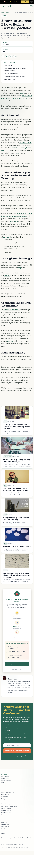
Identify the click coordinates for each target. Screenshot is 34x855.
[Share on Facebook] (3, 56)
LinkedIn (29, 837)
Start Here (4, 774)
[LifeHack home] (6, 6)
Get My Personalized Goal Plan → (17, 664)
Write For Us (4, 828)
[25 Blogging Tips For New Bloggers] (17, 534)
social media (13, 221)
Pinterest (16, 837)
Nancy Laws (6, 44)
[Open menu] (31, 6)
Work (7, 12)
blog (19, 268)
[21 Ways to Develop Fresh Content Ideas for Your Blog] (17, 505)
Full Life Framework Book (7, 792)
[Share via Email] (15, 56)
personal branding (25, 142)
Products (4, 788)
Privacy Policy (14, 847)
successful (7, 237)
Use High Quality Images (11, 73)
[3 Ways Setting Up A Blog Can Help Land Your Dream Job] (17, 445)
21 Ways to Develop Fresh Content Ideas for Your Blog (16, 519)
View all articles (11, 695)
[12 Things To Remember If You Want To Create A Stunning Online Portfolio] (17, 412)
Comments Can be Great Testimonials (15, 76)
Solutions (4, 802)
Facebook (3, 837)
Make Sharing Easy (9, 79)
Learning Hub (4, 796)
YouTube (24, 837)
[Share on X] (11, 56)
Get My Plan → (25, 1)
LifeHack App (4, 790)
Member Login (4, 831)
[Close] (31, 2)
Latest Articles (5, 824)
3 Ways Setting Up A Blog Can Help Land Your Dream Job (16, 461)
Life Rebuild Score (5, 778)
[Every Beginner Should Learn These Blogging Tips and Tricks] (17, 476)
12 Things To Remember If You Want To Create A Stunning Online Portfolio (16, 427)
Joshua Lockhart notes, (11, 310)
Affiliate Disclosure (23, 847)
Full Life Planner (5, 794)
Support (3, 833)
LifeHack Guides (5, 776)
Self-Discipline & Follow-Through (9, 806)
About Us (3, 820)
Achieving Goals (5, 785)
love (19, 359)
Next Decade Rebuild (6, 812)
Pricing (3, 799)
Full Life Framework (6, 780)
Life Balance (4, 782)
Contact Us (4, 822)
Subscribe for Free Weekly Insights (17, 750)
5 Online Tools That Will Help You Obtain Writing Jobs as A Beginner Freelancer (16, 575)
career (17, 153)
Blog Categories (5, 826)
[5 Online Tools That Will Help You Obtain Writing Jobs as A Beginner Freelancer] (17, 561)
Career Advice (8, 456)
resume (22, 93)
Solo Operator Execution (7, 815)
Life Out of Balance (6, 810)
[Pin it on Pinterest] (7, 56)
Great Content (8, 65)
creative (7, 275)
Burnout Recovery (5, 804)
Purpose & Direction (6, 808)
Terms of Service (5, 847)
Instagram (10, 837)
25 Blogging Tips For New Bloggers (17, 546)
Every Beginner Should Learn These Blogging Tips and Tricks (15, 489)
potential (10, 341)
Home (2, 12)
